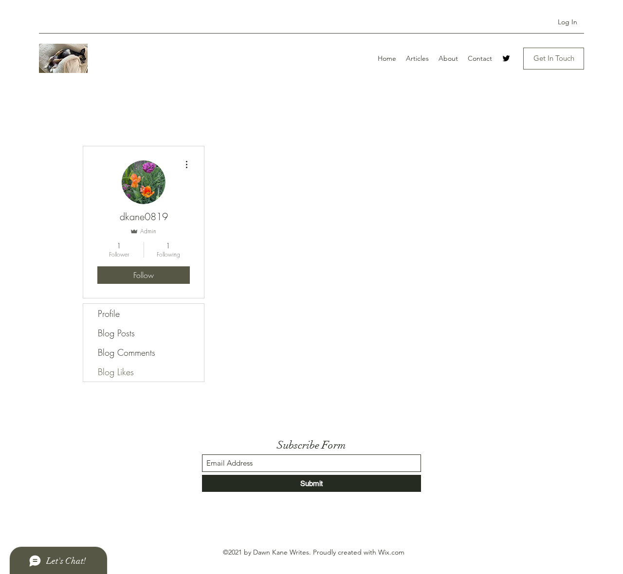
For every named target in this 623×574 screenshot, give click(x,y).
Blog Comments (126, 352)
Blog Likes (116, 372)
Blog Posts (116, 333)
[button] (553, 59)
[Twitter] (506, 58)
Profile (109, 313)
